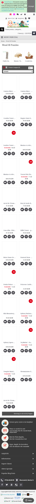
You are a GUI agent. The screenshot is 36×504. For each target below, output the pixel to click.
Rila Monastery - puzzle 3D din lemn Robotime (10, 313)
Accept (31, 6)
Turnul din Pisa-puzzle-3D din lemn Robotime (26, 174)
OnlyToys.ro (8, 2)
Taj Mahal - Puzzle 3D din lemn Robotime (26, 342)
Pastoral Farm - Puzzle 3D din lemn (26, 257)
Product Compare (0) (14, 67)
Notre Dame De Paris (10, 257)
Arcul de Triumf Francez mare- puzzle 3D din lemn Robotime (10, 203)
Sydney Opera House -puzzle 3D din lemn (10, 342)
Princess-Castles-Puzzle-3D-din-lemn (26, 284)
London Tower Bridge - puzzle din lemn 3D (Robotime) (10, 145)
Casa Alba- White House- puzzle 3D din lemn (10, 230)
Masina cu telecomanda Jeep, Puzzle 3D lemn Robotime (26, 145)
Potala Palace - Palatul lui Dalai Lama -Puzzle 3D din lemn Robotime (10, 284)
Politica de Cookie (8, 9)
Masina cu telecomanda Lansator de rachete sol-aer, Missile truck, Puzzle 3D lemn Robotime (10, 174)
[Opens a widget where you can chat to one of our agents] (28, 500)
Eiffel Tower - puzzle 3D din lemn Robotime (26, 230)
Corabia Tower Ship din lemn (10, 118)
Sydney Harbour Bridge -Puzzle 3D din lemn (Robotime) (26, 313)
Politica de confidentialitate (13, 10)
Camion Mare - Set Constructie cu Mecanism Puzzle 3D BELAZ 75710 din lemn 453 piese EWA (10, 91)
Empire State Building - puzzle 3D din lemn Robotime (26, 118)
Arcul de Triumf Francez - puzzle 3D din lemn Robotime (10, 400)
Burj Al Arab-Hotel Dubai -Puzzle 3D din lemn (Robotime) (26, 203)
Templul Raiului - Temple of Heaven (10, 371)
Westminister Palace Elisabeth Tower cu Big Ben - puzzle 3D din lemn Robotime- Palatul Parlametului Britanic (26, 371)
